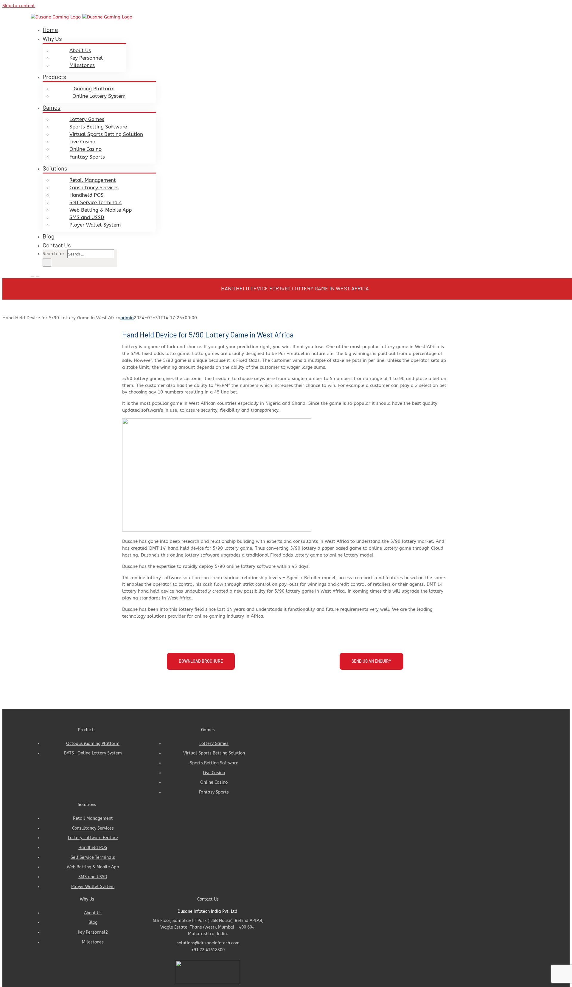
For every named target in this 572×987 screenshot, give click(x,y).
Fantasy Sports (214, 793)
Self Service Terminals (93, 859)
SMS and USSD (92, 878)
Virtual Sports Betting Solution (214, 754)
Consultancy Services (93, 829)
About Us (93, 914)
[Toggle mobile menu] (32, 274)
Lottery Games (214, 745)
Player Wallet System (93, 888)
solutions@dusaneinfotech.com (208, 944)
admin (127, 317)
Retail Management (93, 819)
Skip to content (18, 5)
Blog (92, 923)
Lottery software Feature (93, 839)
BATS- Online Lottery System (93, 754)
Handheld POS (92, 849)
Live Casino (214, 774)
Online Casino (214, 783)
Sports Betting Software (214, 764)
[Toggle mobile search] (37, 274)
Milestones (93, 943)
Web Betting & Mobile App (93, 868)
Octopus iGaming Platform (92, 745)
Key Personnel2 (93, 933)
